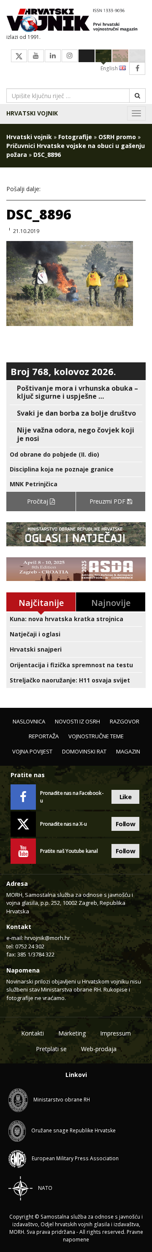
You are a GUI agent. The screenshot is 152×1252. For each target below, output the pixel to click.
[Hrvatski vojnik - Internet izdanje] (76, 20)
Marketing (72, 1033)
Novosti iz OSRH (77, 721)
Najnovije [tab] (110, 602)
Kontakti (32, 1033)
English (109, 68)
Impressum (115, 1033)
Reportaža (44, 736)
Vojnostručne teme (96, 736)
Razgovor (124, 721)
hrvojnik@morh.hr (47, 938)
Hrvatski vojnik (32, 113)
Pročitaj (38, 501)
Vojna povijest (32, 751)
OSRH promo (117, 137)
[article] (76, 392)
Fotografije (75, 137)
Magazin (128, 751)
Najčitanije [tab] (41, 602)
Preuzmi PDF (108, 501)
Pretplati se (51, 1049)
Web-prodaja (99, 1049)
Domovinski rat (84, 751)
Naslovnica (29, 721)
